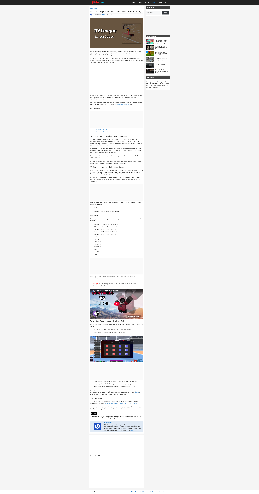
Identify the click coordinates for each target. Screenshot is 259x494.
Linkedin (132, 430)
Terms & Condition (156, 491)
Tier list (160, 2)
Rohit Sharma (98, 14)
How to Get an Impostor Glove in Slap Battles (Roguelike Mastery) (161, 42)
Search (166, 12)
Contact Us (148, 491)
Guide (140, 2)
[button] (165, 2)
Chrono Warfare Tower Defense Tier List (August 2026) (161, 71)
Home (91, 8)
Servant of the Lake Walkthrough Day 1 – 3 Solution (161, 47)
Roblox (134, 2)
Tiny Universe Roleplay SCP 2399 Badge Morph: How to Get (161, 53)
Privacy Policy (134, 491)
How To (147, 2)
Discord (136, 392)
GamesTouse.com (154, 85)
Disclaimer (165, 491)
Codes (153, 2)
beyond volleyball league (122, 104)
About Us (142, 491)
